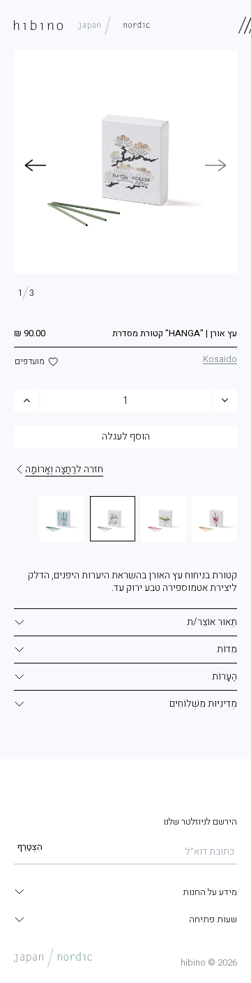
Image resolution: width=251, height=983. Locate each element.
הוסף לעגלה (126, 436)
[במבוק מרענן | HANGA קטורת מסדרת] (61, 518)
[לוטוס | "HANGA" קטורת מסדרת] (163, 518)
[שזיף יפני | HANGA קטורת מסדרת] (214, 518)
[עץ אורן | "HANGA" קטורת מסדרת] (113, 519)
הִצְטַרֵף (30, 846)
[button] (35, 165)
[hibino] (82, 25)
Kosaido (220, 359)
